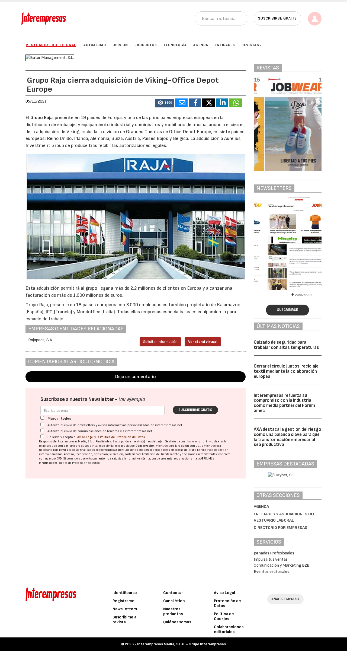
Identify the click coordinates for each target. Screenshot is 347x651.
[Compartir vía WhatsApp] (235, 102)
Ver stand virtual (202, 341)
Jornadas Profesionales (274, 553)
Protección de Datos (227, 603)
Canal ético (174, 601)
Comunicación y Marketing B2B (282, 565)
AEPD (203, 458)
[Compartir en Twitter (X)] (208, 102)
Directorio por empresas (280, 527)
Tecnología (175, 45)
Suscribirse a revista (124, 620)
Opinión (120, 45)
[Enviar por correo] (181, 102)
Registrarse (123, 601)
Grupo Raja (41, 117)
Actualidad (94, 45)
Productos (145, 45)
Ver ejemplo (131, 399)
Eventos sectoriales (271, 571)
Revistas (250, 45)
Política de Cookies (224, 616)
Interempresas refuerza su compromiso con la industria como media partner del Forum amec (284, 403)
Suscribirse (287, 310)
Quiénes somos (177, 622)
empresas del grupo (184, 450)
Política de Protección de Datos (122, 437)
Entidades (225, 45)
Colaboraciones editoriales (228, 629)
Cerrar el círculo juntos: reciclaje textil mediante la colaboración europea (286, 371)
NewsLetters (125, 609)
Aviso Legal (85, 437)
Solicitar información (160, 341)
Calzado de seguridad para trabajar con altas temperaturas (286, 345)
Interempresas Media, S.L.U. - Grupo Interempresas (181, 644)
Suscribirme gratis (195, 410)
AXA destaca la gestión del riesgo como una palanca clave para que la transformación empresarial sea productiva (287, 437)
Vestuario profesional (51, 45)
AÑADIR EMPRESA (285, 599)
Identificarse (125, 592)
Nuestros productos (173, 612)
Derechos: (56, 454)
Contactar (173, 592)
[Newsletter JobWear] (288, 243)
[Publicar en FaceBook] (195, 102)
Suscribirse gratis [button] (277, 18)
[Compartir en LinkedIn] (222, 102)
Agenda (200, 45)
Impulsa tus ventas (271, 559)
